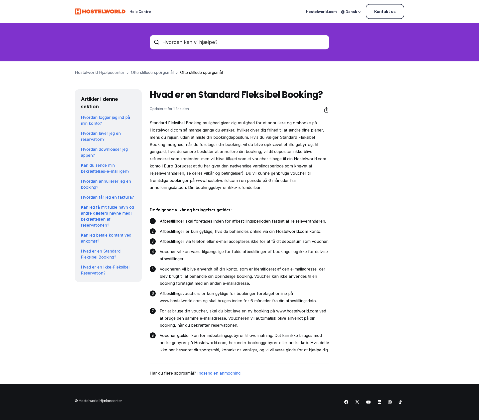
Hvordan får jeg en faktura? (107, 197)
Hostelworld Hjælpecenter (99, 72)
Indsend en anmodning (218, 373)
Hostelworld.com (321, 11)
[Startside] (100, 11)
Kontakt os (385, 11)
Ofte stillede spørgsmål (152, 72)
